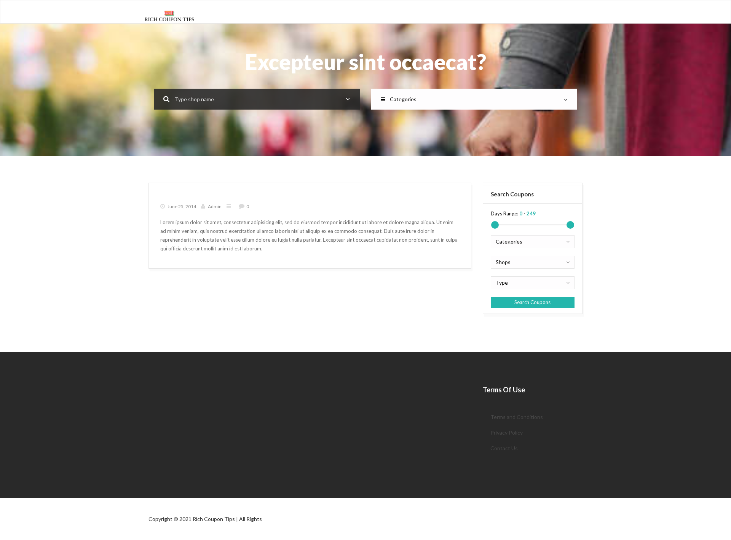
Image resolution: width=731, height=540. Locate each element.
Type (502, 282)
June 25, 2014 (182, 206)
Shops (503, 262)
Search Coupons (532, 302)
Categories (403, 99)
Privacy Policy (506, 432)
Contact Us (504, 448)
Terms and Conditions (516, 417)
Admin (215, 206)
